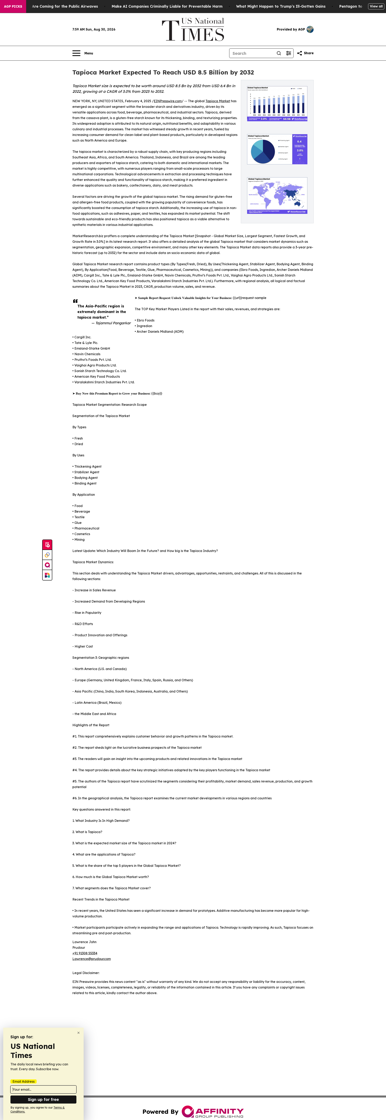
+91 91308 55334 (84, 953)
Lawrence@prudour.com (91, 959)
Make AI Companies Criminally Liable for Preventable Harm (167, 6)
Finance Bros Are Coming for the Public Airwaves (52, 6)
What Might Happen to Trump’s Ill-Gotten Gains (280, 6)
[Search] (279, 53)
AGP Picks (13, 6)
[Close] (78, 1033)
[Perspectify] (47, 555)
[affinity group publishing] (47, 565)
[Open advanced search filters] (288, 53)
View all (376, 6)
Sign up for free (43, 1099)
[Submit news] (47, 545)
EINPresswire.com (168, 101)
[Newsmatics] (47, 575)
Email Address (23, 1081)
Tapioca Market (217, 101)
